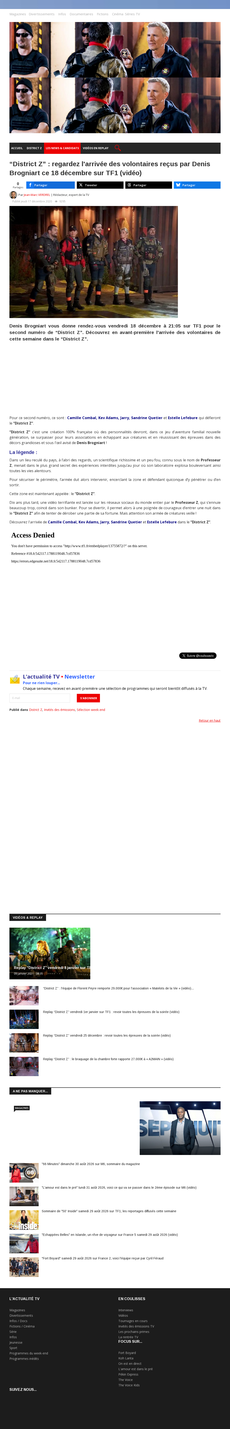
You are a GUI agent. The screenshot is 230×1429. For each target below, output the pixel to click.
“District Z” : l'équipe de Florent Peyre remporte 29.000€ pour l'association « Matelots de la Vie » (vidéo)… (118, 988)
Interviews (125, 1310)
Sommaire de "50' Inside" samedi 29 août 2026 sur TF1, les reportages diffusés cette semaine (109, 1211)
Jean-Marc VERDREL (37, 195)
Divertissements (42, 14)
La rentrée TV (128, 1337)
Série (13, 1331)
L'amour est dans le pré (135, 1369)
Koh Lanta (125, 1358)
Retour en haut (210, 720)
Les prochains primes (133, 1331)
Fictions (102, 14)
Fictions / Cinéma (22, 1326)
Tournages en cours (133, 1321)
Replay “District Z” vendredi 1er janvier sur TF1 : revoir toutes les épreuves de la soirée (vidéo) (111, 1012)
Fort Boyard (127, 1353)
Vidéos (123, 1315)
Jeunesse (15, 1342)
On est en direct (130, 1363)
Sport (13, 1348)
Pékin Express (128, 1374)
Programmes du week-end (28, 1353)
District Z (35, 710)
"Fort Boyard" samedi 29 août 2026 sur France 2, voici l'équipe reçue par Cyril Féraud (103, 1258)
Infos (62, 14)
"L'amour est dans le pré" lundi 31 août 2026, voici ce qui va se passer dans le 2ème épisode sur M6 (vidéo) (119, 1187)
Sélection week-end (91, 710)
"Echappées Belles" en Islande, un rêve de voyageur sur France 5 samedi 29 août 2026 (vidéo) (110, 1235)
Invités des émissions (59, 710)
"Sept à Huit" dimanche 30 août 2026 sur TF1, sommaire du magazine (74, 1143)
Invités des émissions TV (136, 1326)
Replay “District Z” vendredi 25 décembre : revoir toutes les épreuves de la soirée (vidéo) (107, 1035)
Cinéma (117, 14)
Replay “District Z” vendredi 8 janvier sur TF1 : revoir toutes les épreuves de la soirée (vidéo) (96, 968)
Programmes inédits (24, 1358)
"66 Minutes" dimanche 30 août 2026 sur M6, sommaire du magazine (91, 1164)
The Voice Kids (129, 1385)
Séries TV (132, 14)
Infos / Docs (18, 1321)
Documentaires (81, 14)
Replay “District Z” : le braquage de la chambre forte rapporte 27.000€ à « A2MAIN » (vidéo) (108, 1059)
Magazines (17, 14)
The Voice (125, 1380)
